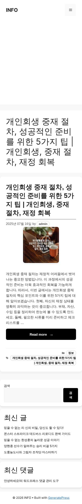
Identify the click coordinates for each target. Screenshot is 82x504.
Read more (38, 334)
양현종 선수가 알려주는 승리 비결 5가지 (31, 446)
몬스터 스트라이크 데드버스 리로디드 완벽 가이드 (37, 434)
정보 (71, 352)
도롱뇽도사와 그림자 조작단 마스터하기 (30, 452)
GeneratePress (58, 498)
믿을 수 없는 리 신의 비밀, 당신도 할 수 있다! (33, 428)
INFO (12, 10)
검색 (7, 386)
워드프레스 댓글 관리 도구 (41, 481)
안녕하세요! (12, 481)
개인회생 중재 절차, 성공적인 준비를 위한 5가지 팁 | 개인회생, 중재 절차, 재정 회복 (44, 360)
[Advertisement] (41, 63)
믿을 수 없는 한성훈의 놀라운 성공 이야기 (32, 440)
